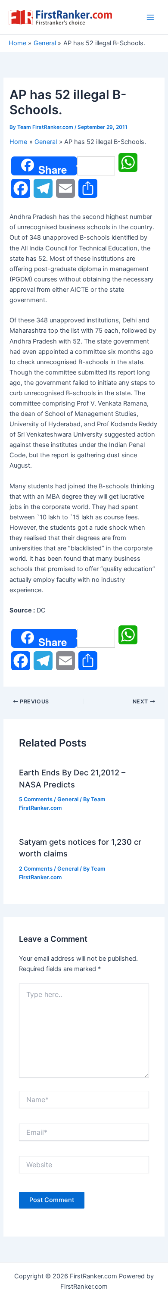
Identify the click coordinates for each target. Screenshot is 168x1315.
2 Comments (36, 868)
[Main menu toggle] (150, 17)
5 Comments (36, 799)
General (67, 799)
